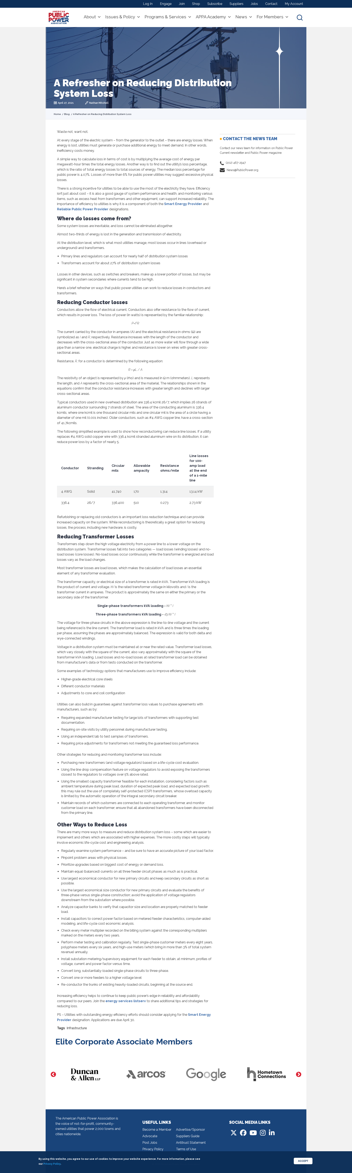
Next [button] (299, 1074)
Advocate (149, 1136)
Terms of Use (186, 1149)
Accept (303, 1161)
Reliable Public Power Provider (82, 209)
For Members (270, 17)
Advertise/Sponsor (190, 1130)
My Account (294, 4)
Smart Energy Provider (183, 204)
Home (57, 114)
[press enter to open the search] (299, 17)
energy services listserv (126, 1001)
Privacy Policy (152, 1149)
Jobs (254, 4)
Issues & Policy (120, 17)
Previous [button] (53, 1074)
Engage (166, 4)
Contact (271, 4)
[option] (87, 1074)
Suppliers (236, 4)
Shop (196, 4)
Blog (67, 114)
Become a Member (156, 1130)
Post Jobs (149, 1143)
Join (182, 4)
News (241, 17)
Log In (148, 4)
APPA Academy (211, 17)
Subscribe (214, 4)
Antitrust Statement (191, 1143)
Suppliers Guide (187, 1136)
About (90, 17)
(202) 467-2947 (236, 162)
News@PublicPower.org (242, 170)
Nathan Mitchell (99, 102)
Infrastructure (77, 1028)
